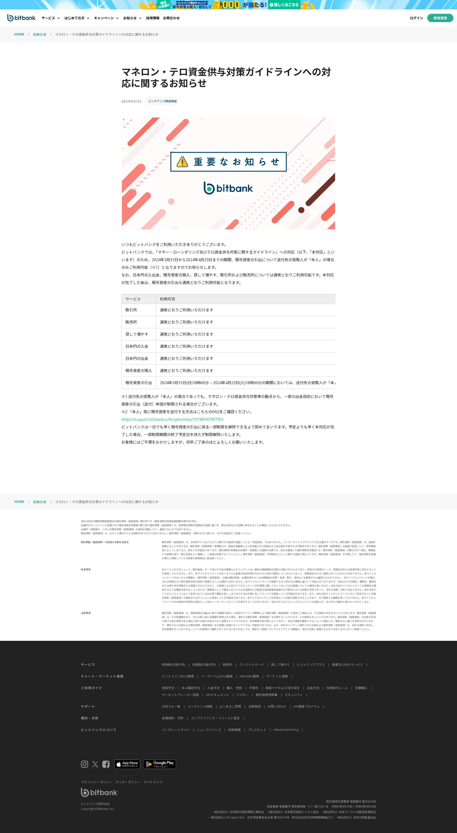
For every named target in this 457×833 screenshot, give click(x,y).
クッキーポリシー (128, 782)
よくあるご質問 (230, 706)
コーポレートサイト (176, 730)
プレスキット (257, 730)
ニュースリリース (209, 730)
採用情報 (152, 18)
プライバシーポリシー (97, 782)
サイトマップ (153, 782)
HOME (19, 34)
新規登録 (440, 18)
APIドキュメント (217, 695)
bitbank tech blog (285, 729)
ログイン (416, 18)
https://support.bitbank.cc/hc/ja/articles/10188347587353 (172, 419)
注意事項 (254, 706)
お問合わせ (171, 18)
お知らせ (39, 34)
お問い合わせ (277, 706)
